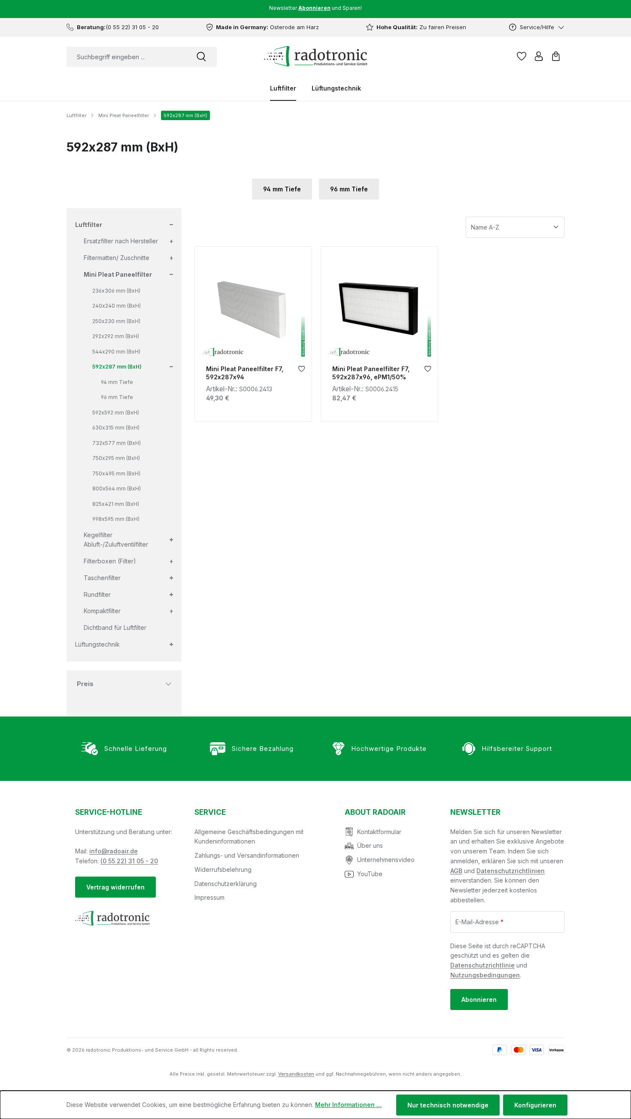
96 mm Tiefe (349, 189)
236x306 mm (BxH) (116, 290)
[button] (170, 225)
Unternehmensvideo (386, 859)
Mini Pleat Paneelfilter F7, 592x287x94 (244, 373)
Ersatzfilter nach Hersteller (121, 241)
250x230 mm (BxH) (116, 321)
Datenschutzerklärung (225, 883)
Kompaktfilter (102, 610)
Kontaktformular (379, 831)
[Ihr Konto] (538, 56)
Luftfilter (88, 224)
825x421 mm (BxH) (115, 504)
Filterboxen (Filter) (110, 561)
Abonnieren (479, 999)
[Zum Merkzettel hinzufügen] (301, 371)
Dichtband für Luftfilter (115, 627)
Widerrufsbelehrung (223, 869)
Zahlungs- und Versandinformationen (246, 855)
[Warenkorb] (555, 56)
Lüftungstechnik (97, 644)
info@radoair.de (113, 851)
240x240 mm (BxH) (116, 305)
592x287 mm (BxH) (117, 366)
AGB (456, 870)
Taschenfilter (102, 577)
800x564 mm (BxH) (116, 488)
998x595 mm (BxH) (116, 519)
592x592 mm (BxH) (115, 412)
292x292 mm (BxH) (115, 336)
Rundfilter (97, 594)
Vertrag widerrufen (115, 887)
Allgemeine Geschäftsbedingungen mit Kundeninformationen (248, 836)
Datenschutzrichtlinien (510, 870)
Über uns (370, 845)
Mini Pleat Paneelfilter (118, 274)
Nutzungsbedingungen (485, 975)
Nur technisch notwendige (447, 1105)
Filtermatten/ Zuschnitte (116, 257)
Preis (85, 684)
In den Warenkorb (253, 350)
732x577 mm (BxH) (116, 443)
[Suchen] (201, 57)
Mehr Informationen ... (348, 1104)
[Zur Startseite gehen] (315, 56)
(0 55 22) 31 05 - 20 (129, 861)
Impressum (209, 897)
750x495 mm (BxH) (116, 473)
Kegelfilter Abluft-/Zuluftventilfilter (116, 539)
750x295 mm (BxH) (116, 458)
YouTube (369, 873)
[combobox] (126, 57)
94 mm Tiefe (282, 189)
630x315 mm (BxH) (116, 427)
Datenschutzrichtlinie (482, 965)
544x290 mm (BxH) (116, 351)
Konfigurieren (535, 1105)
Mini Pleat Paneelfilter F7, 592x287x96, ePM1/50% (371, 373)
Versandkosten (296, 1074)
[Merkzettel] (521, 56)
